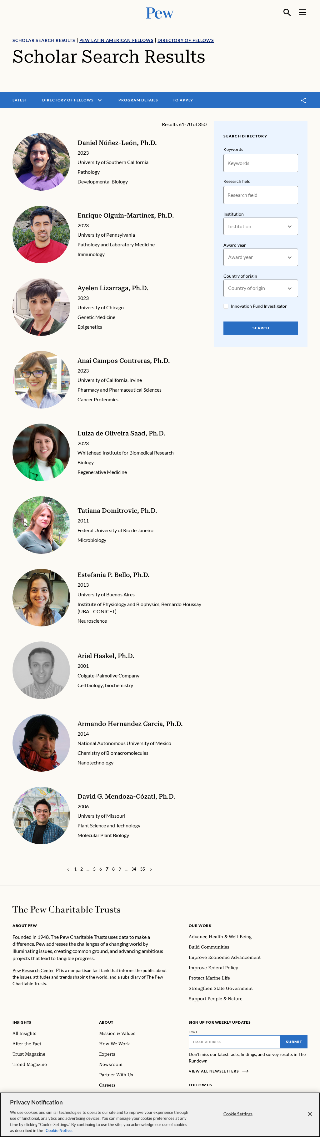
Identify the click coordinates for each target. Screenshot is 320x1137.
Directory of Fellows (186, 40)
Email (193, 1031)
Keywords (233, 149)
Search (260, 328)
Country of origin (240, 276)
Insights (22, 1022)
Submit (294, 1041)
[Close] (310, 1114)
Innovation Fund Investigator (259, 306)
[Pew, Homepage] (160, 12)
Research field (237, 181)
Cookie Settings (238, 1113)
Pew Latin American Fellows (116, 40)
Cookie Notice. (59, 1130)
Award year (234, 245)
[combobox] (228, 226)
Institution (233, 214)
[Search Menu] (287, 13)
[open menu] (99, 100)
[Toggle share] (304, 100)
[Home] (66, 909)
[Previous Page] (68, 869)
